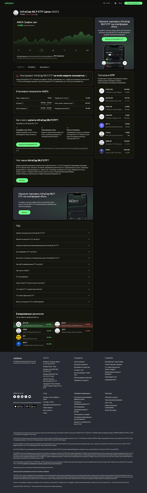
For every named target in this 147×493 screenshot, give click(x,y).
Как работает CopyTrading (114, 362)
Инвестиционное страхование (111, 406)
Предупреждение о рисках (81, 411)
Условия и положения (43, 471)
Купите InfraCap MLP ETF (114, 39)
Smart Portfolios (110, 410)
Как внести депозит (81, 364)
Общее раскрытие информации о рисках (24, 471)
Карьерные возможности (52, 405)
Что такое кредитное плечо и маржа (112, 368)
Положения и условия (81, 414)
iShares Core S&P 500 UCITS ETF (50, 370)
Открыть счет (79, 370)
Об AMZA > (32, 67)
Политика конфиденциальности (81, 403)
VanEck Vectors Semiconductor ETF (50, 380)
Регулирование (79, 407)
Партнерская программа (113, 400)
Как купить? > (45, 67)
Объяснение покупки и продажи (113, 373)
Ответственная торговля (113, 364)
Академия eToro (110, 380)
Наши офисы (48, 407)
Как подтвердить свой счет (82, 374)
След (45, 413)
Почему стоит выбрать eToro (51, 398)
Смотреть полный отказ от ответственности (49, 463)
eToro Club (108, 403)
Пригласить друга (111, 397)
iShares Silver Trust (49, 366)
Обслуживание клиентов (82, 378)
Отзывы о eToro (48, 402)
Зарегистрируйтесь (133, 3)
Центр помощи (79, 362)
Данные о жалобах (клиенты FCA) (82, 423)
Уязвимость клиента (81, 380)
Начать (22, 180)
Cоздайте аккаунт (22, 56)
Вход (120, 3)
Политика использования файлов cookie (83, 398)
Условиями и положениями (29, 463)
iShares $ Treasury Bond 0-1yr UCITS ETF (51, 363)
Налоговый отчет (111, 377)
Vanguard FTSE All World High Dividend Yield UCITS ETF (52, 386)
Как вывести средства (82, 367)
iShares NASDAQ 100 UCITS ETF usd (50, 375)
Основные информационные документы (83, 418)
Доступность (47, 410)
